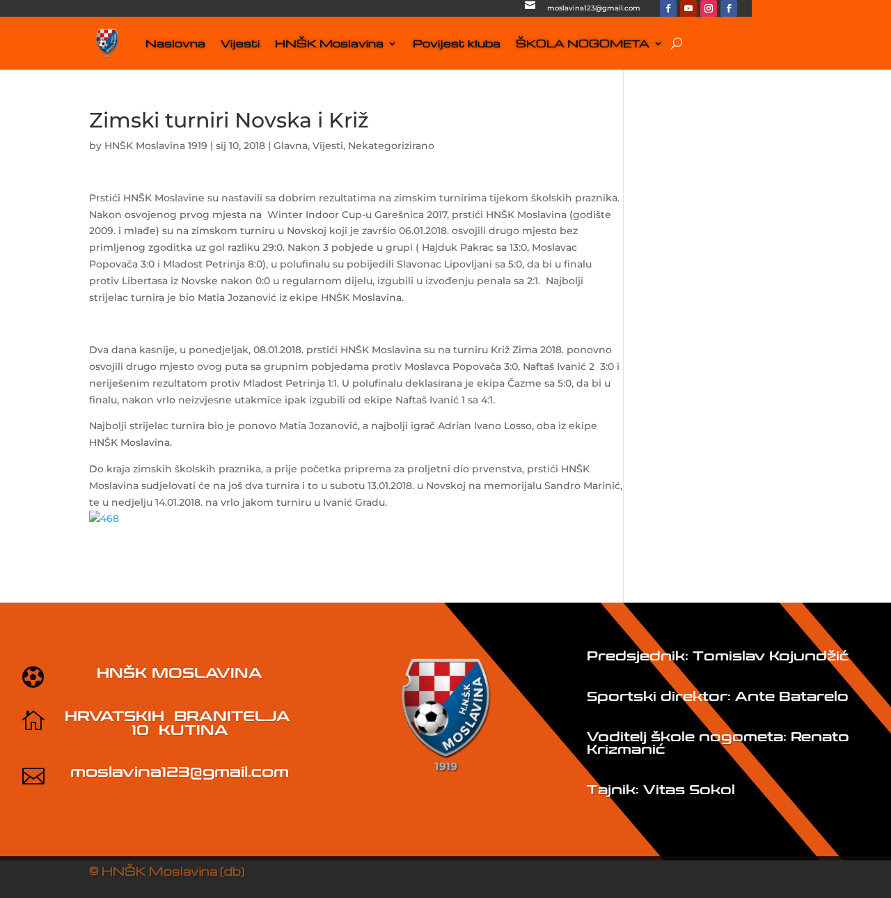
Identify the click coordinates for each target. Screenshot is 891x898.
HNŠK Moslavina (329, 43)
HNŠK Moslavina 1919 (155, 145)
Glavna (291, 145)
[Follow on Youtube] (688, 8)
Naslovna (175, 43)
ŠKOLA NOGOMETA (582, 43)
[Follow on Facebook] (668, 8)
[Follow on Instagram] (708, 8)
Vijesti (240, 43)
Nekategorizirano (391, 145)
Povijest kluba (456, 43)
